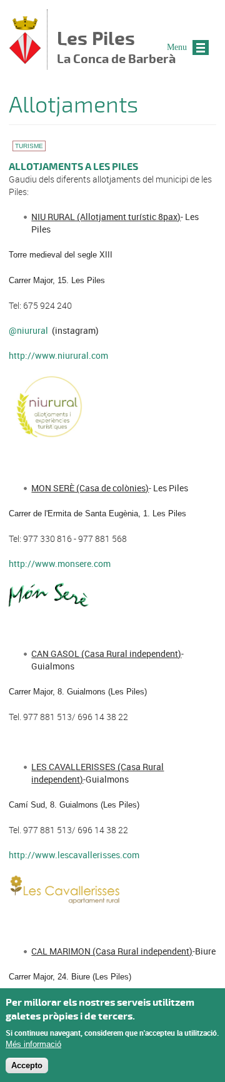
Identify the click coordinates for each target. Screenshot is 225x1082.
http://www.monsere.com (60, 563)
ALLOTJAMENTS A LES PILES (73, 166)
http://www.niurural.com (58, 355)
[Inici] (25, 60)
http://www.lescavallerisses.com (74, 855)
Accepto (26, 1065)
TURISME (29, 146)
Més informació (33, 1044)
